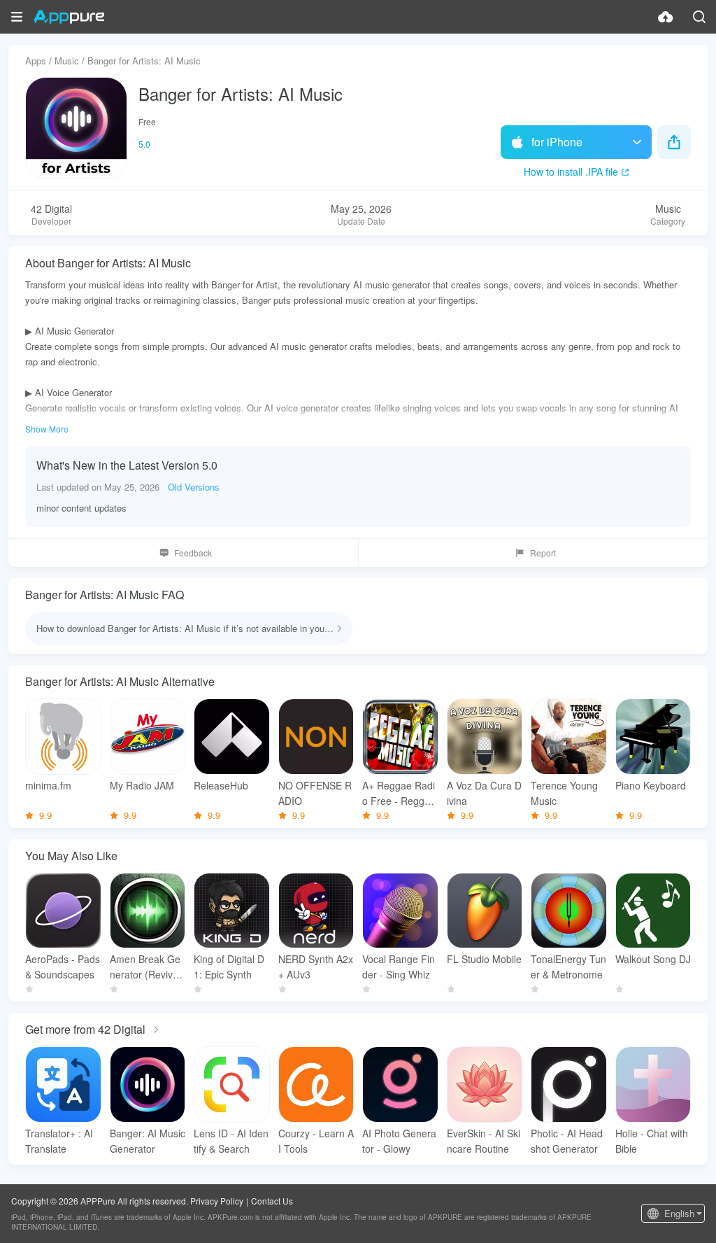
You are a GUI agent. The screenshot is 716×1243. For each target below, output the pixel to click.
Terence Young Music (564, 793)
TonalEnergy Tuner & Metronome (568, 966)
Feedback (193, 553)
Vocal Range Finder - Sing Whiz (398, 966)
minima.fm (48, 785)
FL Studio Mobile (484, 959)
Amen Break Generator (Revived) (145, 967)
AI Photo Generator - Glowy (399, 1141)
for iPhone (556, 142)
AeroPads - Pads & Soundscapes (62, 966)
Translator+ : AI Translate (59, 1141)
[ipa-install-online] (665, 17)
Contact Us (272, 1201)
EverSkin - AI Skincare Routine (483, 1141)
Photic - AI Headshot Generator (567, 1141)
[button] (17, 17)
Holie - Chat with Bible (651, 1141)
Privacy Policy (216, 1201)
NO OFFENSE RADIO (315, 793)
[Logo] (69, 17)
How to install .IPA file (571, 171)
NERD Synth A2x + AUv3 (315, 966)
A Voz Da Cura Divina (484, 793)
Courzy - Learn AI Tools (316, 1141)
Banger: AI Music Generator (147, 1141)
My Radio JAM (142, 785)
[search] (699, 17)
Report (543, 553)
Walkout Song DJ (653, 959)
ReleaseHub (221, 785)
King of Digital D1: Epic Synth (229, 966)
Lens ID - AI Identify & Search (231, 1141)
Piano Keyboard (650, 785)
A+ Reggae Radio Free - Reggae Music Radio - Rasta (399, 793)
